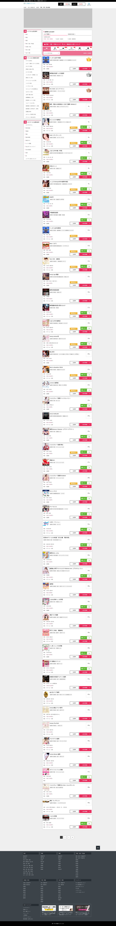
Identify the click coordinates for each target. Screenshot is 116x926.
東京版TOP (25, 856)
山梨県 (77, 869)
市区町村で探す (71, 34)
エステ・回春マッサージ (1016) (32, 63)
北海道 (24, 888)
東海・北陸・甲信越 (29, 43)
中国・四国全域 (43, 884)
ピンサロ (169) (29, 72)
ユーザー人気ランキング (31, 158)
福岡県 (37, 7)
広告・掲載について (26, 911)
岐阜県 (77, 865)
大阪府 (59, 859)
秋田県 (24, 892)
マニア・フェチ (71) (30, 103)
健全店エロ (27, 140)
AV (26, 155)
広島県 (42, 886)
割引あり (74, 127)
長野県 (77, 871)
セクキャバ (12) (29, 91)
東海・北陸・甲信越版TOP (80, 856)
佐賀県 (59, 890)
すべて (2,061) (29, 60)
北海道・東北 (28, 46)
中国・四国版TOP (44, 882)
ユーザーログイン (26, 907)
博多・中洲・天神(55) (48, 38)
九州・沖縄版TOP (31, 7)
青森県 (24, 890)
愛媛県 (42, 899)
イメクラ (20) (29, 83)
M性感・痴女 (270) (30, 69)
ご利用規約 (25, 915)
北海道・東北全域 (26, 884)
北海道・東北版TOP (26, 882)
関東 (26, 37)
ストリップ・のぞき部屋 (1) (32, 88)
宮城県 (24, 886)
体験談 (26, 131)
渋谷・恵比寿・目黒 (26, 859)
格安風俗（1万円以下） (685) (32, 108)
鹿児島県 (59, 897)
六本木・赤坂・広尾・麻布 (28, 867)
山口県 (42, 894)
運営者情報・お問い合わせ (28, 918)
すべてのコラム (29, 124)
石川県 (77, 873)
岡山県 (42, 888)
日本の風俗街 (28, 149)
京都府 (59, 861)
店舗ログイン (25, 909)
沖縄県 (59, 899)
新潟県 (77, 863)
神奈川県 (42, 861)
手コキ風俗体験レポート (80, 884)
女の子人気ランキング (80, 886)
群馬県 (42, 869)
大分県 (59, 894)
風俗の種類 (27, 137)
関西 (26, 40)
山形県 (24, 894)
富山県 (77, 874)
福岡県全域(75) (47, 36)
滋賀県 (59, 865)
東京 (26, 34)
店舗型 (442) (28, 111)
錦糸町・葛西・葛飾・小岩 (28, 873)
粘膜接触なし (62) (29, 97)
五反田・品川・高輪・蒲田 (28, 865)
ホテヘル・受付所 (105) (31, 114)
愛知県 (77, 859)
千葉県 (42, 863)
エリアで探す (47, 34)
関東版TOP (43, 856)
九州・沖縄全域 (61, 884)
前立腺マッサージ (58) (30, 100)
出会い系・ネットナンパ (30, 146)
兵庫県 (59, 863)
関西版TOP (60, 856)
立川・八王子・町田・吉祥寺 (28, 874)
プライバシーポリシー (27, 917)
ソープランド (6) (29, 86)
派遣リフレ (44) (29, 77)
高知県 (42, 901)
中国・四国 (27, 49)
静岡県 (77, 861)
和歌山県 (59, 869)
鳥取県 (42, 890)
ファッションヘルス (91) (31, 80)
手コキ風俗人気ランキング (80, 882)
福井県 (77, 876)
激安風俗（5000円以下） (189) (32, 105)
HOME (25, 7)
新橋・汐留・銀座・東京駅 (28, 869)
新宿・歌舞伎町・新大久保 (28, 861)
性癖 (26, 152)
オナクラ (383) (29, 66)
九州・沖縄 (27, 52)
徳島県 (42, 897)
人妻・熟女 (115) (29, 94)
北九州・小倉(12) (59, 38)
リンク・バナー (26, 913)
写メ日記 (77, 888)
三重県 (77, 867)
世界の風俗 (27, 128)
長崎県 (59, 892)
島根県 (42, 892)
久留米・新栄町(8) (72, 38)
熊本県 (59, 888)
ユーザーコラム (78, 890)
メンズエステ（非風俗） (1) (32, 74)
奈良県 (59, 867)
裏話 (26, 134)
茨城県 (42, 865)
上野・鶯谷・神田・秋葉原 (28, 871)
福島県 (24, 897)
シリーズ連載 (28, 143)
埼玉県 (42, 859)
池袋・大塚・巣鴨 (26, 863)
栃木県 (42, 867)
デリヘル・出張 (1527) (30, 117)
